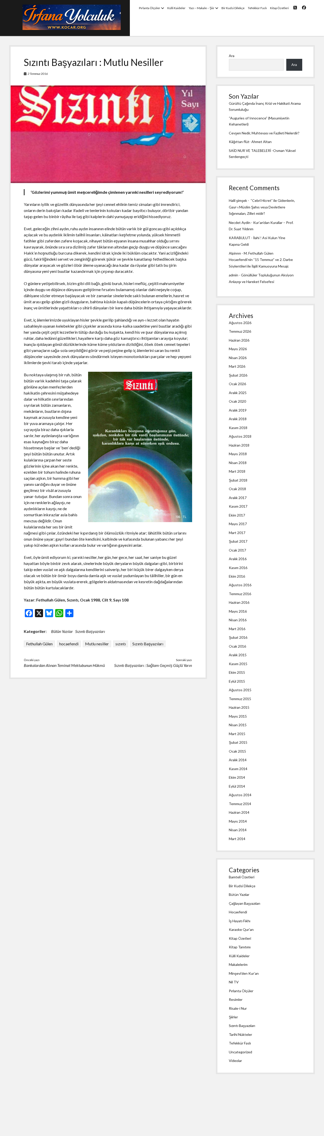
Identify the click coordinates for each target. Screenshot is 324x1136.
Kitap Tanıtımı (240, 947)
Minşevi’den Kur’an (244, 973)
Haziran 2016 (239, 602)
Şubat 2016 (238, 637)
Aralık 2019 (238, 410)
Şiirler (233, 1017)
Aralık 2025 (238, 392)
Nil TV (234, 982)
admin (233, 275)
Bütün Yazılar (62, 631)
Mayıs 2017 (238, 524)
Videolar (235, 1060)
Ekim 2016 (237, 576)
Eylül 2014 (237, 786)
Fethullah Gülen (39, 643)
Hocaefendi (238, 912)
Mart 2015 (237, 734)
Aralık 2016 (238, 559)
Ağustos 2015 (240, 690)
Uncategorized (240, 1052)
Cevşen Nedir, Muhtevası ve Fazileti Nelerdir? (264, 133)
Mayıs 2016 (238, 611)
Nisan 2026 (238, 358)
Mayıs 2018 (238, 454)
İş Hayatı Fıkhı (239, 921)
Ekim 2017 (237, 515)
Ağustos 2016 (240, 585)
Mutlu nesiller (97, 643)
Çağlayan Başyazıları (244, 903)
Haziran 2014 (239, 812)
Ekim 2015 (237, 672)
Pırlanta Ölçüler (149, 8)
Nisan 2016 (238, 620)
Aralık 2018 (238, 419)
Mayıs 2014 (238, 821)
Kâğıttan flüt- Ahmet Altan (250, 141)
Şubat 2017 (238, 541)
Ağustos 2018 (240, 436)
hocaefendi (68, 643)
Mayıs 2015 (238, 716)
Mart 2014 (237, 839)
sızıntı (120, 643)
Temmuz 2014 (240, 804)
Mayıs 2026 (238, 349)
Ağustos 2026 (240, 323)
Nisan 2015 (238, 725)
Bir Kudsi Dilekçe (233, 8)
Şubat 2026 (238, 375)
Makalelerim (238, 964)
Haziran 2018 (239, 445)
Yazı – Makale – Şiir (201, 8)
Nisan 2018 (238, 462)
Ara (231, 56)
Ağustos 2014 (240, 795)
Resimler (235, 999)
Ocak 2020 (237, 401)
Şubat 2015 (238, 742)
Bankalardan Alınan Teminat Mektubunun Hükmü (64, 665)
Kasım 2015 (238, 664)
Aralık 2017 (238, 497)
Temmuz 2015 (240, 699)
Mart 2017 (237, 532)
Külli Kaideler (176, 8)
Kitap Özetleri (279, 8)
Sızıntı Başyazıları (90, 631)
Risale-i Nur (238, 1008)
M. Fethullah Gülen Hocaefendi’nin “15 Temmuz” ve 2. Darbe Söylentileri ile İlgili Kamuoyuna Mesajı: (261, 259)
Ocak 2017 (237, 550)
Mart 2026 (237, 366)
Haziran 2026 (239, 340)
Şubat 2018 (238, 480)
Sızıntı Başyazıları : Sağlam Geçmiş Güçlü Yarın (153, 665)
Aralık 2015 (238, 655)
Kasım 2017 (238, 506)
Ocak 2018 (237, 489)
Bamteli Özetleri (241, 877)
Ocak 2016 (237, 646)
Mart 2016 (237, 629)
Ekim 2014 (237, 777)
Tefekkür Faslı (257, 8)
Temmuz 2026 (240, 331)
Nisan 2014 (238, 830)
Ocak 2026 (237, 384)
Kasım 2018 (238, 427)
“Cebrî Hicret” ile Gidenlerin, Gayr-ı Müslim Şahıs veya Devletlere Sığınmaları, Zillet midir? (262, 206)
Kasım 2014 (238, 769)
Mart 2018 (237, 471)
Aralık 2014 (238, 760)
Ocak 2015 (237, 751)
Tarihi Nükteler (240, 1034)
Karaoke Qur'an (241, 929)
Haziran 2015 (239, 707)
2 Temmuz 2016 (38, 74)
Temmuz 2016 (240, 594)
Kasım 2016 (238, 567)
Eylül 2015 (237, 681)
